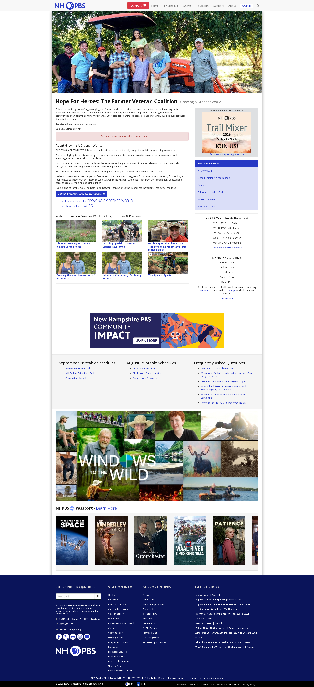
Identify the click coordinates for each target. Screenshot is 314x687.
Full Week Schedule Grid (210, 192)
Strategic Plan (114, 666)
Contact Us (203, 185)
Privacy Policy (249, 684)
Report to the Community (120, 661)
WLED (126, 677)
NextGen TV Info (206, 206)
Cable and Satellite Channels (227, 247)
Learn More (227, 298)
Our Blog (112, 595)
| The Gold (209, 623)
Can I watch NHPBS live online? (217, 368)
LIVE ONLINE (206, 290)
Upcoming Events (151, 637)
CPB (143, 683)
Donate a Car (149, 609)
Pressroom (113, 647)
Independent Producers (119, 642)
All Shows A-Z (205, 170)
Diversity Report (115, 637)
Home (155, 6)
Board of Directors (117, 604)
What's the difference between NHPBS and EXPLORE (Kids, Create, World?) (223, 388)
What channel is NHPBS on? (120, 670)
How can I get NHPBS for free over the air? (223, 402)
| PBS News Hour (218, 599)
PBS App (230, 290)
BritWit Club (148, 599)
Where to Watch (206, 199)
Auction (146, 595)
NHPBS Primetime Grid (77, 368)
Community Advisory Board (121, 623)
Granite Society (150, 614)
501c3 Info (113, 599)
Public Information (116, 656)
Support (218, 6)
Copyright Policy (115, 632)
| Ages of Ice (208, 595)
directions (95, 619)
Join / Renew (233, 684)
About (232, 6)
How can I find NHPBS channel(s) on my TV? (224, 381)
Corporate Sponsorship (154, 604)
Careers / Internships (118, 609)
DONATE (136, 6)
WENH (117, 677)
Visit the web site (81, 193)
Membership (149, 623)
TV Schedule (171, 6)
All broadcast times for (97, 201)
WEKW (136, 677)
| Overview (225, 647)
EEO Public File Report (154, 677)
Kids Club (147, 618)
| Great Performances (221, 628)
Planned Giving (150, 632)
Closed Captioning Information (214, 177)
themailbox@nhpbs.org (70, 629)
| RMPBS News (222, 642)
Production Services (117, 651)
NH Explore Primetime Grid (79, 373)
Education (202, 6)
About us (194, 684)
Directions (220, 684)
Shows (187, 6)
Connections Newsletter (78, 378)
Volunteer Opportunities (154, 642)
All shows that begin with (78, 205)
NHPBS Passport (150, 628)
